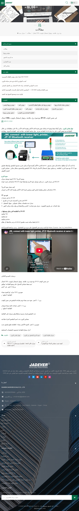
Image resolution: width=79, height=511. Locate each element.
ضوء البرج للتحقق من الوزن (32, 335)
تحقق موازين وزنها (8, 113)
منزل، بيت (22, 33)
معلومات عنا (4, 423)
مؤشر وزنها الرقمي (8, 105)
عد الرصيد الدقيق (8, 57)
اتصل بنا (3, 437)
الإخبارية (3, 433)
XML (56, 506)
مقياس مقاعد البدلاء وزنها (62, 105)
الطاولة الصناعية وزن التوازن (26, 113)
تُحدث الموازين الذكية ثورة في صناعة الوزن (14, 81)
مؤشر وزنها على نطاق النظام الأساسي (39, 105)
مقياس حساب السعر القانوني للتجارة (11, 459)
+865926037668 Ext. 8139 (15, 392)
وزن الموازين (7, 62)
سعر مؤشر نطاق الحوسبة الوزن (12, 109)
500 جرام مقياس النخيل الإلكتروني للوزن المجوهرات (16, 480)
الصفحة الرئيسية (6, 420)
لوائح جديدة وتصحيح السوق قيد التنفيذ (12, 94)
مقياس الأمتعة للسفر (7, 466)
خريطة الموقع (5, 443)
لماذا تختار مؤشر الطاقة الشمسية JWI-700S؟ (15, 77)
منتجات (3, 427)
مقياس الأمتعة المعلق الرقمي (9, 470)
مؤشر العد (21, 105)
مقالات (5, 49)
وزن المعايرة (5, 456)
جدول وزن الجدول (57, 109)
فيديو (2, 430)
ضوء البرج (4, 176)
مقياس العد (6, 66)
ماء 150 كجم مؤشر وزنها (8, 473)
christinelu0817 (15, 401)
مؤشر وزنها (6, 53)
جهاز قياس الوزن (15, 335)
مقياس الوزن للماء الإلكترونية (9, 483)
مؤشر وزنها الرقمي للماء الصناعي (11, 463)
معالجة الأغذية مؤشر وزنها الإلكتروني (11, 476)
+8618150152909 (17, 410)
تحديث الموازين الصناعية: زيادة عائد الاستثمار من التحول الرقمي (20, 85)
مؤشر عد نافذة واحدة (42, 109)
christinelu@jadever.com (21, 397)
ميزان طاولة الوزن (48, 335)
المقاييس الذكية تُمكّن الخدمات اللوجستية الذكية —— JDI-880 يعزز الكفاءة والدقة (25, 90)
